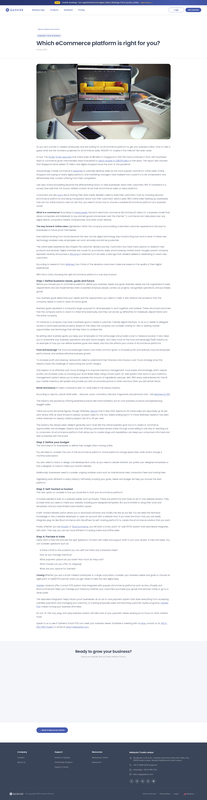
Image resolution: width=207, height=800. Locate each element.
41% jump (74, 254)
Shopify (65, 526)
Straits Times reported (59, 157)
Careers (20, 757)
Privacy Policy (165, 794)
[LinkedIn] (142, 781)
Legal (176, 794)
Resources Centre (100, 757)
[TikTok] (148, 781)
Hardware (68, 10)
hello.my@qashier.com (77, 627)
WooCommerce (80, 526)
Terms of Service (149, 794)
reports (94, 411)
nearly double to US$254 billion (113, 160)
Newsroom (97, 762)
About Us (21, 762)
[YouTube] (153, 781)
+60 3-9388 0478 (140, 765)
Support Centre (61, 767)
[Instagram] (137, 781)
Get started (193, 10)
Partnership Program (64, 762)
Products (54, 10)
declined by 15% (162, 394)
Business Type (38, 10)
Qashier (40, 585)
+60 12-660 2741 (150, 769)
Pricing (81, 10)
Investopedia (80, 212)
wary (60, 195)
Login (176, 10)
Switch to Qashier (62, 757)
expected (78, 170)
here (143, 623)
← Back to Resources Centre (48, 29)
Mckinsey (70, 264)
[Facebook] (131, 781)
